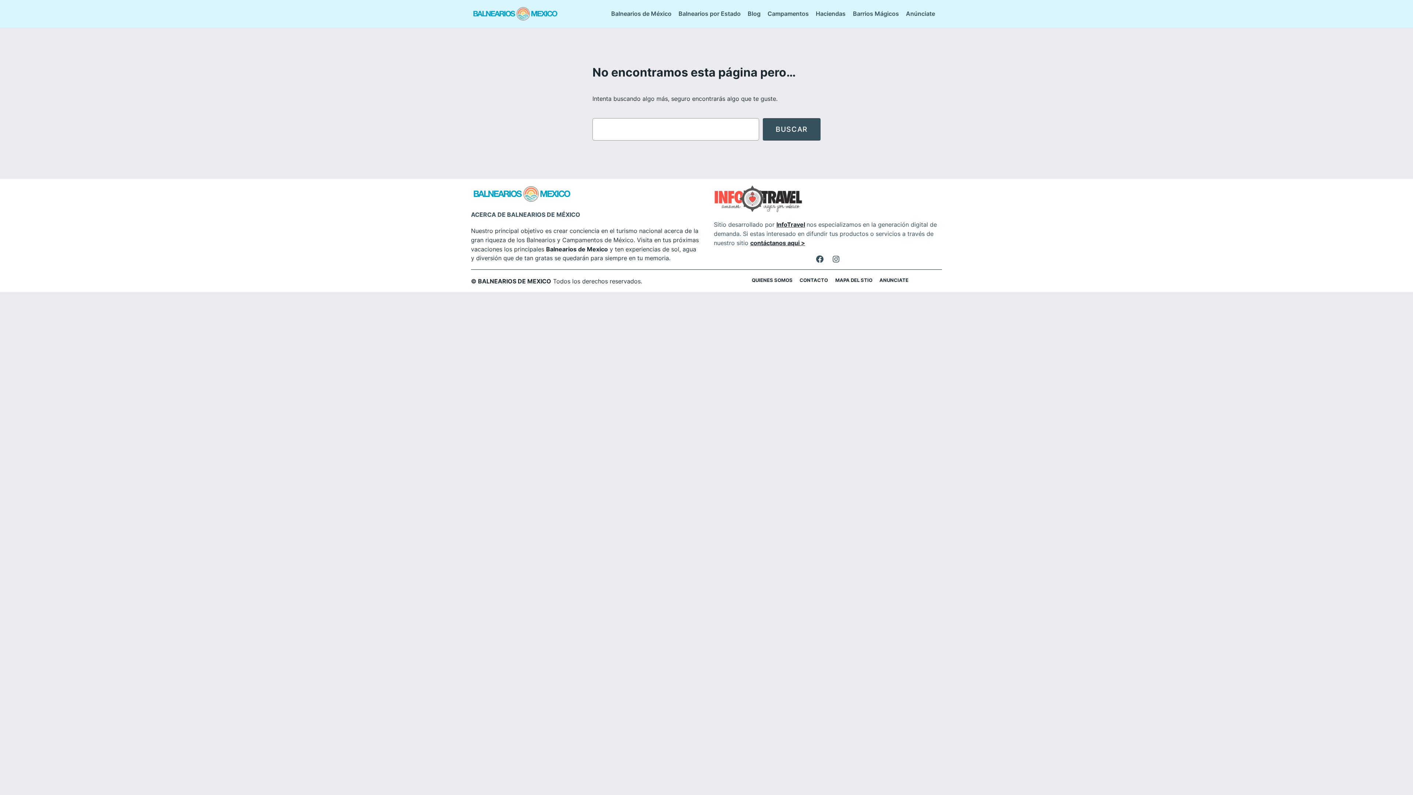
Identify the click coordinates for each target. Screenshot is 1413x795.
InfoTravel (790, 224)
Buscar (792, 129)
